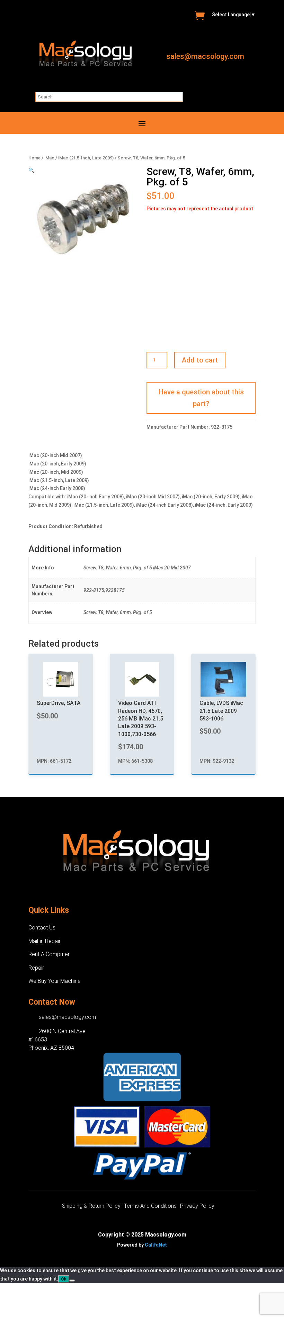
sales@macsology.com (205, 56)
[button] (31, 170)
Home (34, 157)
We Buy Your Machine (54, 981)
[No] (72, 1280)
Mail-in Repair (44, 941)
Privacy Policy (197, 1206)
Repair (36, 967)
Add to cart (200, 360)
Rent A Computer (49, 954)
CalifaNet (156, 1245)
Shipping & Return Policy (91, 1206)
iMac (49, 157)
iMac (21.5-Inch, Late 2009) (86, 157)
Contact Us (41, 927)
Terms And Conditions (150, 1206)
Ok (63, 1279)
